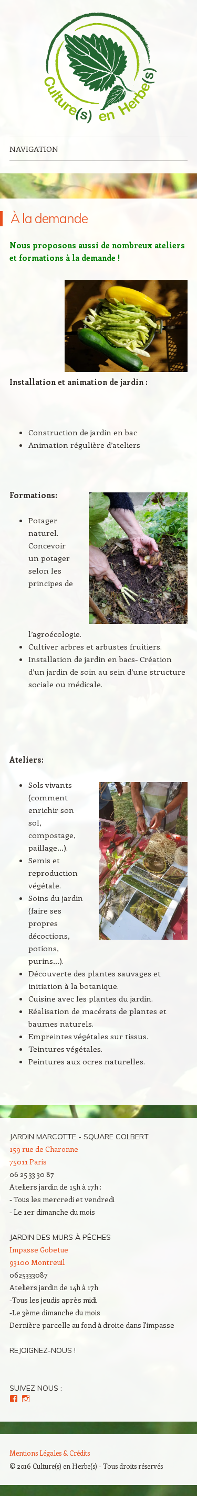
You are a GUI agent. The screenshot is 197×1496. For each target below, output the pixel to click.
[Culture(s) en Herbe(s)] (98, 68)
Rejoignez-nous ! (42, 1350)
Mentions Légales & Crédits (49, 1452)
